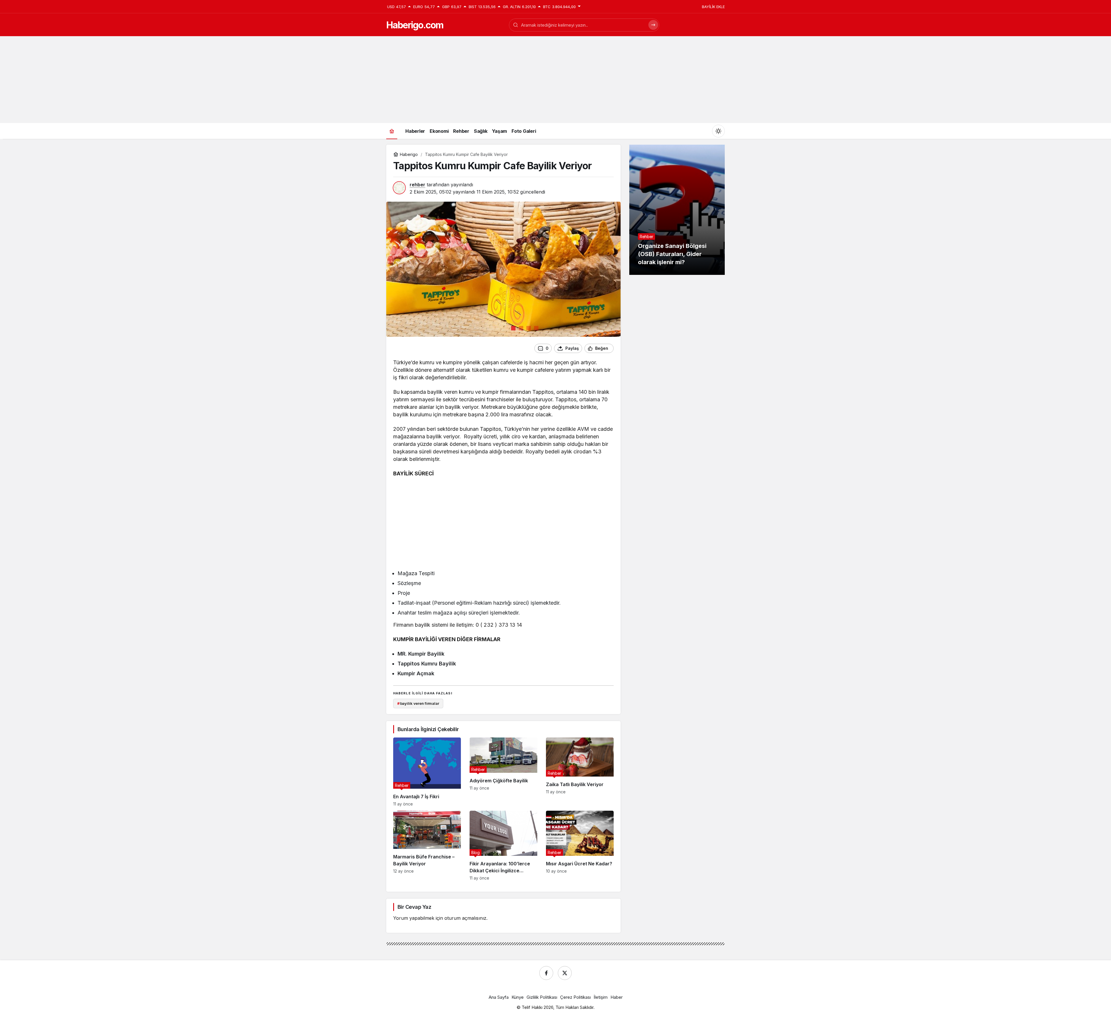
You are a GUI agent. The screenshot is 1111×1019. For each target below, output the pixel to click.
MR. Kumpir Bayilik (421, 654)
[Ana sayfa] (391, 131)
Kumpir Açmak (416, 673)
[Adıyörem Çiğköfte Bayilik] (503, 772)
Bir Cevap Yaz (414, 907)
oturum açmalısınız (465, 918)
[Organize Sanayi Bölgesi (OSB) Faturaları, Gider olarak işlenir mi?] (677, 210)
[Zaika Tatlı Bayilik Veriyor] (580, 772)
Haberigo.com (414, 25)
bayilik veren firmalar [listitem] (418, 703)
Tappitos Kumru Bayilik (427, 664)
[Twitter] (565, 973)
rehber (417, 184)
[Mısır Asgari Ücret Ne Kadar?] (580, 845)
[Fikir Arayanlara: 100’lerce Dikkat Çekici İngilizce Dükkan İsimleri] (503, 845)
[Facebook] (546, 973)
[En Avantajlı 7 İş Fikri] (427, 772)
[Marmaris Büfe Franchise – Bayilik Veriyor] (427, 845)
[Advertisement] (555, 79)
